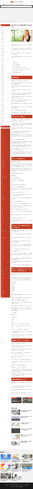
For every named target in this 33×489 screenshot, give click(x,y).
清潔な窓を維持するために (16, 72)
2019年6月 (2, 91)
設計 (2, 264)
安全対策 (3, 197)
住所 (2, 174)
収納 (2, 181)
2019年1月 (2, 102)
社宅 (2, 246)
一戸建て (3, 158)
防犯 (2, 287)
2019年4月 (2, 95)
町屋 (2, 242)
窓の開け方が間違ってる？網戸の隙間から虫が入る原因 (26, 442)
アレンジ (3, 136)
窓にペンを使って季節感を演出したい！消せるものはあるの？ (5, 470)
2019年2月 (2, 100)
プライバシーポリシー (17, 4)
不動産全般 (3, 163)
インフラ (3, 140)
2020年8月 (2, 59)
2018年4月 (2, 122)
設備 (2, 262)
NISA (2, 131)
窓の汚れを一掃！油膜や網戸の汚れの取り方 (12, 21)
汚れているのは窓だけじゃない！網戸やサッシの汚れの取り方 (21, 69)
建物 (2, 210)
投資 (8, 4)
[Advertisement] (16, 15)
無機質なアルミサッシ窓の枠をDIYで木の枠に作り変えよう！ (26, 435)
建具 (2, 206)
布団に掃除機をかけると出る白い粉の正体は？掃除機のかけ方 (16, 461)
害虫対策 (3, 199)
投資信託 (3, 217)
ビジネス (3, 147)
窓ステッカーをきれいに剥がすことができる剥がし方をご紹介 (5, 461)
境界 (2, 192)
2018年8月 (2, 113)
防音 (2, 289)
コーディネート (4, 145)
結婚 (2, 260)
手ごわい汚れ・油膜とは (16, 64)
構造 (2, 228)
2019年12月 (2, 77)
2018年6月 (2, 118)
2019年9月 (2, 84)
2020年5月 (2, 66)
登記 (2, 244)
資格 (2, 276)
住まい (5, 21)
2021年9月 (2, 30)
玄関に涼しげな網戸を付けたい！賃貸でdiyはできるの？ (26, 417)
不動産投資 (3, 165)
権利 (2, 233)
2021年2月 (2, 46)
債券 (2, 179)
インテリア (3, 138)
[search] (31, 6)
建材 (2, 208)
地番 (2, 188)
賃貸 (2, 269)
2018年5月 (2, 120)
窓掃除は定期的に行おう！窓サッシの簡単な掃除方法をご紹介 (27, 461)
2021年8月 (2, 32)
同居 (2, 183)
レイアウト (3, 154)
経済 (10, 4)
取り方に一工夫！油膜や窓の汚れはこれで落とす (19, 67)
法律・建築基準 (4, 237)
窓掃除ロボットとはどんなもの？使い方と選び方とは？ (16, 480)
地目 (2, 190)
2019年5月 (2, 93)
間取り (3, 285)
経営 (12, 4)
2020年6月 (2, 64)
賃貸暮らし (3, 271)
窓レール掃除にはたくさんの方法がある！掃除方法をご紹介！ (26, 411)
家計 (2, 201)
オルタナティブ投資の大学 (19, 486)
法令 (2, 235)
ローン (3, 156)
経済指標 (3, 255)
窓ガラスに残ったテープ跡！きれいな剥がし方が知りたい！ (27, 470)
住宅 (6, 4)
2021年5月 (2, 39)
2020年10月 (2, 55)
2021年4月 (2, 41)
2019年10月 (2, 82)
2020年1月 (2, 75)
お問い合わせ (23, 4)
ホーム (1, 4)
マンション (3, 149)
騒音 (2, 296)
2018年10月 (2, 109)
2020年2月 (2, 73)
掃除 (2, 219)
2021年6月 (2, 37)
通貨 (2, 278)
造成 (2, 280)
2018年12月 (2, 104)
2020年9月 (2, 57)
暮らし (4, 4)
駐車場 (3, 294)
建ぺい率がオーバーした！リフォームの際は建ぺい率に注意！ (26, 423)
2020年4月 (2, 68)
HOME (2, 21)
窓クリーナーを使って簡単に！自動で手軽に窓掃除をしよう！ (5, 480)
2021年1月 (2, 48)
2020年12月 (2, 50)
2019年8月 (2, 86)
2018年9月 (2, 111)
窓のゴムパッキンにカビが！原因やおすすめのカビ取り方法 (16, 470)
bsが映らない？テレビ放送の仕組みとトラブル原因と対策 (26, 429)
